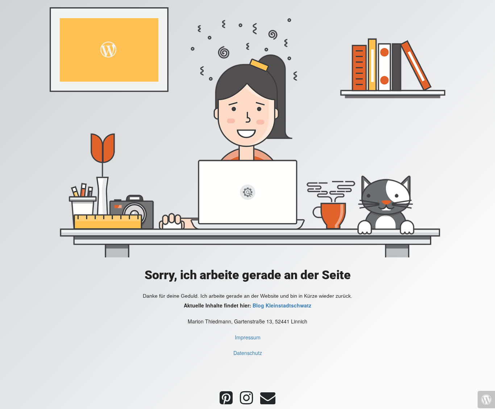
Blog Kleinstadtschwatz (282, 305)
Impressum (248, 337)
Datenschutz (247, 352)
